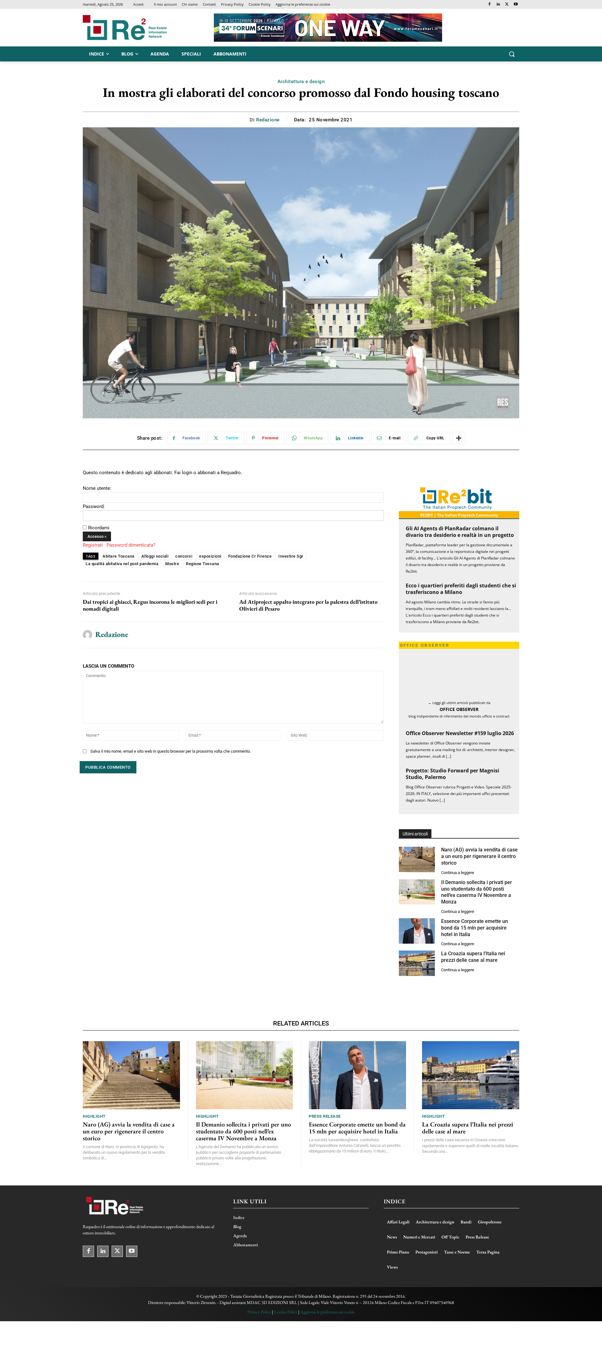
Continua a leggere (457, 847)
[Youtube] (515, 4)
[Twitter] (506, 4)
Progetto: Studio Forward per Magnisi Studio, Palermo (452, 748)
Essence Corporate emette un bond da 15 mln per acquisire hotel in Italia (474, 902)
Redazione (268, 120)
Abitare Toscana (119, 556)
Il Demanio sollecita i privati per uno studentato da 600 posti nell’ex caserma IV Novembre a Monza (243, 1106)
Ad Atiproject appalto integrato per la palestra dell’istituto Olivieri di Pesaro (308, 605)
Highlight (94, 1091)
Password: (94, 506)
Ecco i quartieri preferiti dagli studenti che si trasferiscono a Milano (461, 589)
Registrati (93, 545)
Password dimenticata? (131, 545)
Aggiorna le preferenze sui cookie (327, 1286)
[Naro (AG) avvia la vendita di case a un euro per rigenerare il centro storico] (417, 834)
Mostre (172, 563)
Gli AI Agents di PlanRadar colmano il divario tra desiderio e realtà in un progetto (460, 531)
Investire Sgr (291, 556)
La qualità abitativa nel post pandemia (122, 563)
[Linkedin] (498, 4)
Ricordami (98, 528)
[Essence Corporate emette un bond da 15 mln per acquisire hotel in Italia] (417, 905)
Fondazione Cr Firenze (250, 556)
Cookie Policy (285, 1286)
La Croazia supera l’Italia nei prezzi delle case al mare (473, 931)
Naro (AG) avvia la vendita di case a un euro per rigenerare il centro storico (479, 831)
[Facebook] (489, 4)
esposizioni (210, 556)
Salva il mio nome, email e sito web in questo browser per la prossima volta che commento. (170, 751)
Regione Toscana (202, 563)
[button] (511, 53)
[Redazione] (87, 635)
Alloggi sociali (155, 556)
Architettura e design (301, 81)
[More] (458, 438)
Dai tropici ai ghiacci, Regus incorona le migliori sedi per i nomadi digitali (150, 605)
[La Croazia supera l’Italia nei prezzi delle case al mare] (417, 938)
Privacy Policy (259, 1286)
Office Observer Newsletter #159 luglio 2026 (460, 708)
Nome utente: (97, 488)
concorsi (183, 556)
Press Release (325, 1091)
